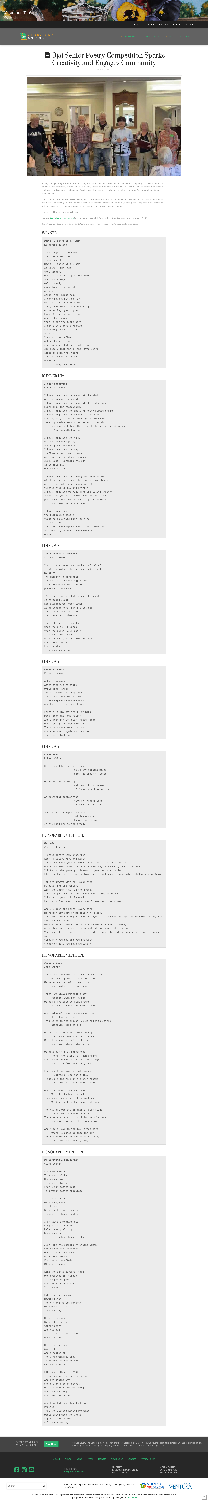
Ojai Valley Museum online (62, 218)
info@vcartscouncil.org (74, 1471)
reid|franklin (132, 1497)
